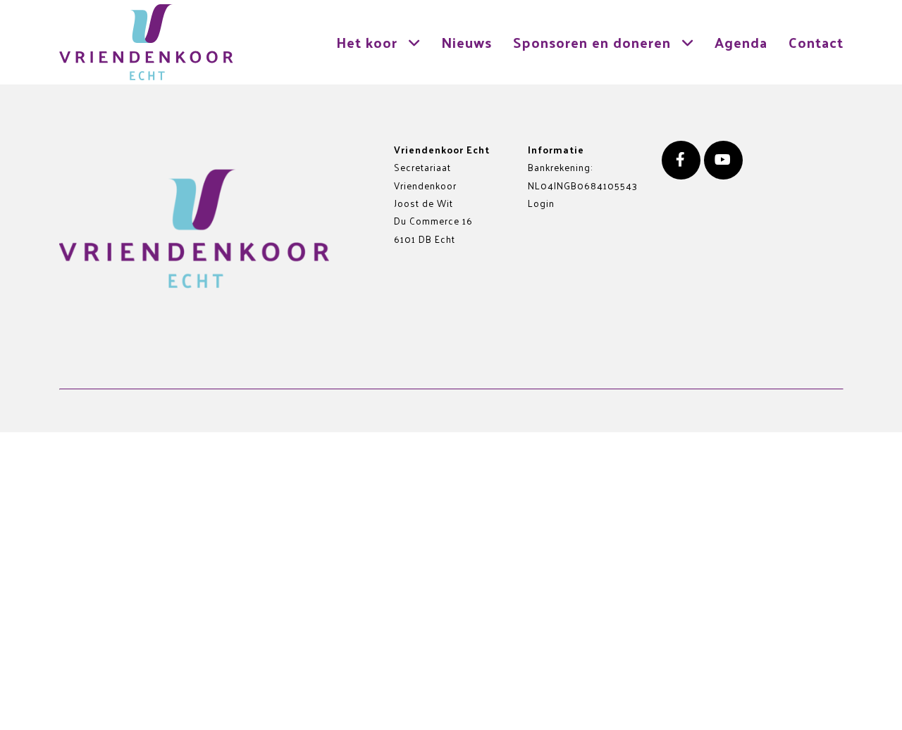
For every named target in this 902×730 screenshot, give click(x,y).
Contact (816, 42)
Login (541, 203)
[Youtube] (723, 160)
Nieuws (466, 42)
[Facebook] (681, 160)
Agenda (741, 42)
